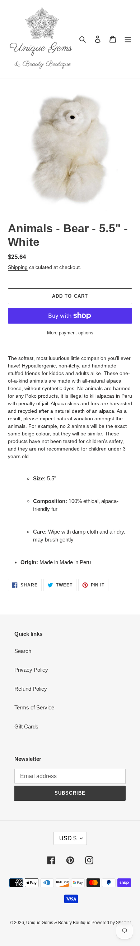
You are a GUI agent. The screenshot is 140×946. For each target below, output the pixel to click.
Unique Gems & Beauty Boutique (59, 922)
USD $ (67, 838)
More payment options (70, 332)
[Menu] (127, 39)
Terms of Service (34, 707)
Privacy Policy (31, 670)
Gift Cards (26, 726)
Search (22, 651)
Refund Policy (30, 689)
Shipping (18, 267)
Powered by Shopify (111, 922)
